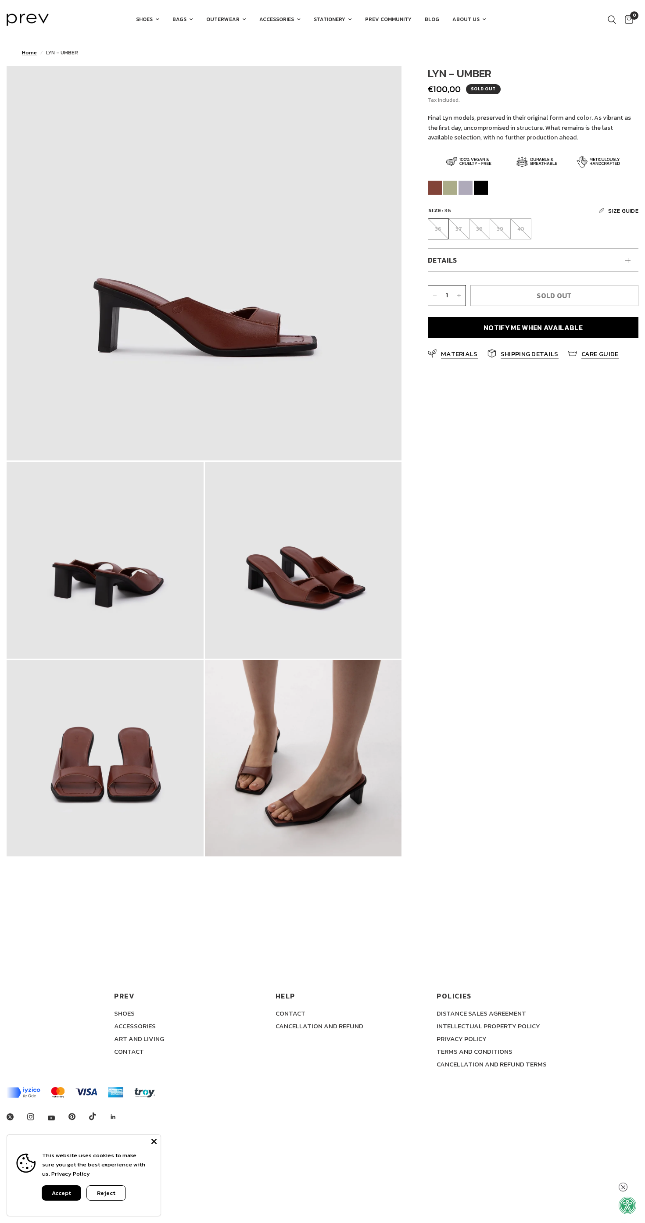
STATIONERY (329, 19)
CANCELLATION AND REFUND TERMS (492, 1064)
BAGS (179, 19)
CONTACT (129, 1051)
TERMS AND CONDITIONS (474, 1051)
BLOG (432, 19)
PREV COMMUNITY (388, 19)
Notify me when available (533, 327)
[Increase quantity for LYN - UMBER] (459, 295)
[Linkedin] (119, 1117)
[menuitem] (147, 19)
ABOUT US (466, 19)
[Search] (611, 19)
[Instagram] (37, 1117)
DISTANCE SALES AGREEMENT (481, 1013)
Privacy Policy (70, 1174)
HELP (285, 995)
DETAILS (442, 260)
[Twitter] (16, 1117)
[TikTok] (98, 1116)
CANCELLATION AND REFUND (319, 1026)
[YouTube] (57, 1118)
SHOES (144, 19)
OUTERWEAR (223, 19)
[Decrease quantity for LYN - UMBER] (434, 295)
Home (29, 53)
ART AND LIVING (139, 1039)
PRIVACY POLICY (462, 1039)
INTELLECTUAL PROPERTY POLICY (488, 1026)
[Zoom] (383, 84)
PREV (124, 995)
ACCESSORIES (276, 19)
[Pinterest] (78, 1117)
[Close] (154, 1141)
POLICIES (454, 995)
